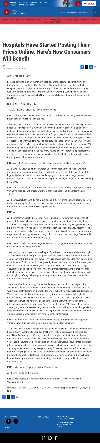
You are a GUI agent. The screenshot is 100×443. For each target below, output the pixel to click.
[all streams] (96, 12)
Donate (90, 3)
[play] (7, 12)
